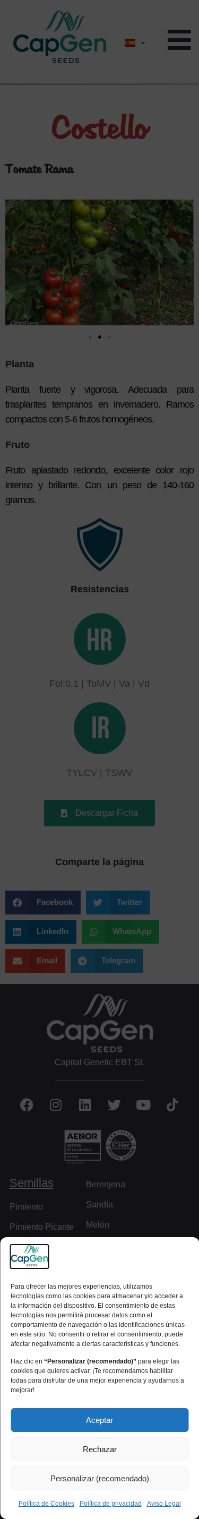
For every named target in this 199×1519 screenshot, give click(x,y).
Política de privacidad (111, 1503)
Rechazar (100, 1449)
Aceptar (99, 1420)
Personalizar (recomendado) (99, 1478)
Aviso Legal (164, 1503)
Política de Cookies (46, 1503)
